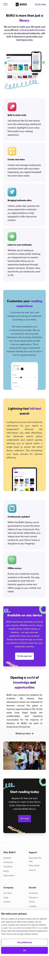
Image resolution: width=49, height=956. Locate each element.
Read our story (23, 733)
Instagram (33, 897)
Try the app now (24, 656)
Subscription (8, 875)
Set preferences (24, 942)
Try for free (40, 4)
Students (7, 858)
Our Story (7, 893)
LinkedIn (32, 906)
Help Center (34, 865)
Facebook (33, 893)
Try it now (24, 818)
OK (24, 950)
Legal (5, 897)
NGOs (6, 871)
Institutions (8, 862)
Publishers (8, 867)
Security (32, 870)
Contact (6, 902)
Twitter (32, 902)
